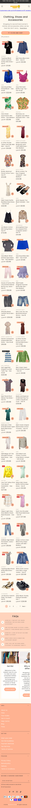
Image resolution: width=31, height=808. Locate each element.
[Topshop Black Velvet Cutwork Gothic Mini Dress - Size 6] (8, 47)
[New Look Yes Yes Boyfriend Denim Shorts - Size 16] (23, 301)
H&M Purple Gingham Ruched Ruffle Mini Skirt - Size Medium (21, 285)
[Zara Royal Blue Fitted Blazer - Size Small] (8, 76)
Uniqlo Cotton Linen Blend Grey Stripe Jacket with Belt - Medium (22, 542)
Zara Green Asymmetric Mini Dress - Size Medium (8, 115)
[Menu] (2, 6)
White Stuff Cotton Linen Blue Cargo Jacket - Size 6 (22, 570)
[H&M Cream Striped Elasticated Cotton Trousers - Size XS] (23, 414)
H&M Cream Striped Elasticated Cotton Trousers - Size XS (22, 426)
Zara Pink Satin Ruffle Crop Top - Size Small (22, 88)
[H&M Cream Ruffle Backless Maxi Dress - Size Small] (8, 189)
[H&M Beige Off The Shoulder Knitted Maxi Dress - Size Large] (8, 443)
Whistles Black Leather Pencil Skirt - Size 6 (8, 313)
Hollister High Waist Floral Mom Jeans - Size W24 (7, 541)
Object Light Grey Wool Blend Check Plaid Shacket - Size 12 (7, 513)
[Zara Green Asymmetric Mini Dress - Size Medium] (8, 103)
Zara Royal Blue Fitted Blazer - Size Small (7, 88)
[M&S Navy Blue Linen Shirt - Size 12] (23, 47)
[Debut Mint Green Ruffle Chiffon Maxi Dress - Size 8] (23, 472)
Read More (23, 28)
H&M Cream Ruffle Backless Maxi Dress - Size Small (7, 202)
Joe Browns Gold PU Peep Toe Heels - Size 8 (7, 597)
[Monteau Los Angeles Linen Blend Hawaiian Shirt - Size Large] (23, 103)
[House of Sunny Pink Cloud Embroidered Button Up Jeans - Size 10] (8, 272)
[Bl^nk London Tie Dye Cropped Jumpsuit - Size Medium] (23, 161)
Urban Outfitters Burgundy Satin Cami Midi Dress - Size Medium (22, 145)
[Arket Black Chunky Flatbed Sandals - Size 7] (23, 585)
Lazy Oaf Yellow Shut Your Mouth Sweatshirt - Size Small (8, 485)
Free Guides (5, 716)
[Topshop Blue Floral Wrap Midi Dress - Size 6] (8, 558)
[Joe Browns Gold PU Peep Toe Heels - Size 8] (8, 585)
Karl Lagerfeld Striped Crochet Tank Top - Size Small (6, 370)
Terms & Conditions (8, 769)
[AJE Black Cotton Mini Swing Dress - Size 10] (8, 216)
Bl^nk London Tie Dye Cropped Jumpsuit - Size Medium (21, 174)
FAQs (3, 713)
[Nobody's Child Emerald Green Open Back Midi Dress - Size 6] (8, 414)
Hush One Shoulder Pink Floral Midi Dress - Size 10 (23, 513)
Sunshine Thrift (12, 804)
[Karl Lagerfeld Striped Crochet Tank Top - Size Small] (8, 357)
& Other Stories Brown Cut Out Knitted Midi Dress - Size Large (22, 341)
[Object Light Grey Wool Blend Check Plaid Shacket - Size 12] (8, 500)
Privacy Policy (6, 761)
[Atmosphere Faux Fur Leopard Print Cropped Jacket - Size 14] (23, 216)
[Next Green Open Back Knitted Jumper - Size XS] (23, 357)
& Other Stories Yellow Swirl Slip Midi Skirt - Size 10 (7, 144)
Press (3, 727)
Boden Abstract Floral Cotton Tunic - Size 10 (8, 173)
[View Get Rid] (10, 657)
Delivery (4, 766)
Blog (2, 724)
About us (4, 710)
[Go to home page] (15, 6)
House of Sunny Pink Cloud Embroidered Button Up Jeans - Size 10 (7, 285)
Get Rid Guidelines (7, 741)
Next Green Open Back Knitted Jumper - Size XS (23, 369)
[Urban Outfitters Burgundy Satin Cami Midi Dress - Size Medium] (23, 132)
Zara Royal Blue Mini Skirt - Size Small (22, 257)
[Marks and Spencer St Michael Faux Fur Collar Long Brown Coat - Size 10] (23, 385)
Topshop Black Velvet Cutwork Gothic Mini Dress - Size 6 (7, 60)
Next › (24, 606)
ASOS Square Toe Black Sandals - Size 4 (22, 202)
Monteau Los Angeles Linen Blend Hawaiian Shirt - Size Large (22, 116)
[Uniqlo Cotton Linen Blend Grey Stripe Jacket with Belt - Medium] (23, 529)
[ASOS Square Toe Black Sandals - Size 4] (23, 189)
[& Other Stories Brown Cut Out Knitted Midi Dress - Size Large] (23, 328)
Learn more (10, 689)
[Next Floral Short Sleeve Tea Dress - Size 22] (8, 385)
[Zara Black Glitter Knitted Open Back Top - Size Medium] (8, 245)
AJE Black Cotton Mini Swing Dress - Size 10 (7, 229)
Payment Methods (7, 744)
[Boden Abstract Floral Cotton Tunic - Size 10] (8, 161)
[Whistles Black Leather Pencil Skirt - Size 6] (8, 301)
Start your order (6, 738)
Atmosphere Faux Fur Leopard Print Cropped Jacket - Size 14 (22, 229)
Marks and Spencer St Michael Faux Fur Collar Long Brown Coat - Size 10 (22, 398)
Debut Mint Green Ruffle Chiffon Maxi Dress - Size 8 (22, 484)
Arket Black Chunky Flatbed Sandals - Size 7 (22, 597)
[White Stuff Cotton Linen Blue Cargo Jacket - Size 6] (23, 558)
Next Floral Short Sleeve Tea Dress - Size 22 (7, 398)
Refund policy (6, 763)
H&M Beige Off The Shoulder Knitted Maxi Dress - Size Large (7, 456)
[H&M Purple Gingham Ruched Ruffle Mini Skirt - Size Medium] (23, 272)
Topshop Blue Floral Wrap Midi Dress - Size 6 (7, 570)
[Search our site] (29, 6)
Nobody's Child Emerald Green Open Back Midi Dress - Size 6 (8, 427)
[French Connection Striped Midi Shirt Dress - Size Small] (8, 328)
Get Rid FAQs (5, 746)
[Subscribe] (29, 781)
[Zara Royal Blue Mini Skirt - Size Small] (23, 245)
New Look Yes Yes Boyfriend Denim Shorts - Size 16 (22, 313)
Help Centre (5, 721)
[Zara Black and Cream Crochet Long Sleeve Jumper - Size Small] (23, 443)
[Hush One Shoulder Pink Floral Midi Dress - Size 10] (23, 500)
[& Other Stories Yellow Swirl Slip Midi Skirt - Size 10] (8, 132)
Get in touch (5, 718)
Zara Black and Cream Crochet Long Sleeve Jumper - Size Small (22, 456)
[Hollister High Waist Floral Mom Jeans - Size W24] (8, 529)
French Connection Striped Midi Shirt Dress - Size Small (7, 340)
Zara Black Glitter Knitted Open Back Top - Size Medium (7, 257)
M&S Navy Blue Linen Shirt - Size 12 (22, 59)
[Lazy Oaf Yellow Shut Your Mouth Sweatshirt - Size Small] (8, 472)
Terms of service (7, 749)
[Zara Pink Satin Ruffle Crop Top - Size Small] (23, 76)
